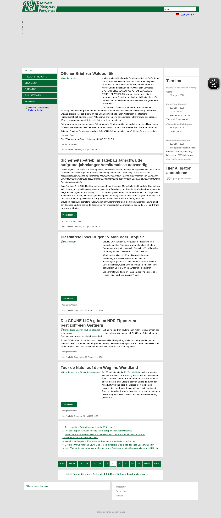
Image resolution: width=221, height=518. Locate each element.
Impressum (121, 487)
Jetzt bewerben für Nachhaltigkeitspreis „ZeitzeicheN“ (90, 427)
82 (126, 463)
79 (106, 463)
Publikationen (33, 95)
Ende (156, 463)
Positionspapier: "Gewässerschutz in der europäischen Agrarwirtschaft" (98, 431)
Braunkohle (76, 221)
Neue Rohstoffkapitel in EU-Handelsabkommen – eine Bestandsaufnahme (100, 441)
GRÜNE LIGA (31, 83)
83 (132, 463)
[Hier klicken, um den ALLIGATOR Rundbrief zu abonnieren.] (181, 179)
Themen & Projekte (36, 77)
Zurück (72, 463)
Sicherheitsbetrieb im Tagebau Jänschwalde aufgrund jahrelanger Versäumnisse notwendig (104, 162)
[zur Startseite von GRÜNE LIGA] (39, 14)
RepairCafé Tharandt (176, 104)
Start (62, 463)
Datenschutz (121, 491)
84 (139, 463)
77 (94, 463)
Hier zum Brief (67, 135)
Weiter (147, 463)
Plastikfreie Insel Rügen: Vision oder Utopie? (102, 237)
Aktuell (29, 70)
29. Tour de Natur (132, 372)
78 (100, 463)
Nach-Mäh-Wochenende (178, 140)
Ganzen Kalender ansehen (179, 159)
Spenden (30, 101)
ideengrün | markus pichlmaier (110, 512)
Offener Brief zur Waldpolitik (87, 73)
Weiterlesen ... (68, 215)
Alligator (30, 89)
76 (87, 463)
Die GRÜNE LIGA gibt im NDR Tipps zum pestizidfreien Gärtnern (98, 322)
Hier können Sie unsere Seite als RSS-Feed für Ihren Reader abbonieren (107, 474)
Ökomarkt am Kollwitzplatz (179, 124)
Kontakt (119, 495)
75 (81, 463)
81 (119, 463)
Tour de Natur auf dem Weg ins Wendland (99, 367)
